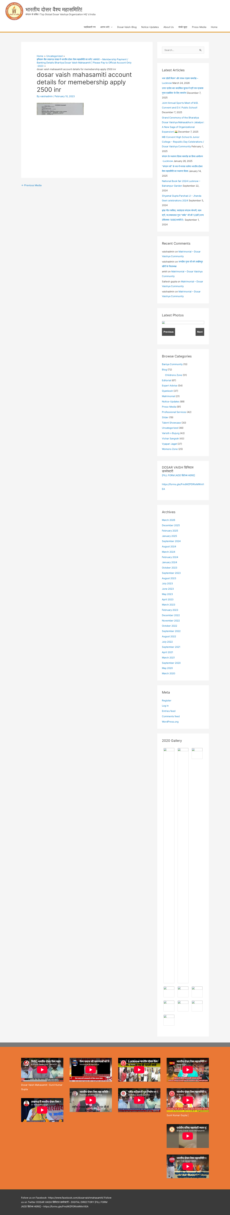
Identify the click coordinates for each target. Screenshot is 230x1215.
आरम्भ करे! (105, 27)
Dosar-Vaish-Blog (127, 27)
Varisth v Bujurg (170, 433)
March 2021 (168, 657)
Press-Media (199, 27)
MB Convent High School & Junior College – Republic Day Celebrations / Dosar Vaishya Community (183, 142)
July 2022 (167, 641)
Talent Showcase (171, 422)
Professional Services (174, 412)
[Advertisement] (63, 141)
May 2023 (167, 594)
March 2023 (168, 604)
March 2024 (168, 551)
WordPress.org (170, 721)
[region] (183, 330)
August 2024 (169, 546)
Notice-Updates (150, 27)
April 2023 (168, 599)
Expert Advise (169, 385)
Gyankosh (167, 390)
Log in (165, 705)
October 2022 (169, 625)
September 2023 (171, 572)
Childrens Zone (173, 375)
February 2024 (170, 557)
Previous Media (31, 185)
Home (214, 27)
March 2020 (168, 673)
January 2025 (169, 535)
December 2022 (171, 615)
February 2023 (170, 609)
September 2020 (171, 662)
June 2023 (168, 588)
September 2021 (171, 646)
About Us (169, 27)
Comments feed (171, 716)
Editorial (166, 380)
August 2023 (169, 578)
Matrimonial (168, 396)
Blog (164, 369)
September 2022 (171, 631)
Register (166, 700)
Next (200, 331)
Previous (169, 331)
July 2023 (167, 583)
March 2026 (168, 519)
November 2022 (171, 620)
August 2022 (169, 636)
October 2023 (169, 567)
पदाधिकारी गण (90, 27)
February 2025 (170, 530)
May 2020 (167, 668)
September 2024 (171, 541)
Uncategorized (170, 427)
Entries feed (168, 711)
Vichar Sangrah (170, 438)
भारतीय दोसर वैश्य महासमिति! (54, 9)
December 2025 (171, 525)
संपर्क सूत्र (182, 27)
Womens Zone (170, 449)
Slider (165, 417)
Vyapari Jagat (169, 443)
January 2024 (169, 562)
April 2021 (167, 652)
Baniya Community (172, 364)
